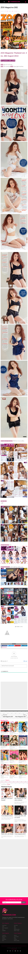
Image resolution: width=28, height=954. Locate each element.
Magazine (10, 11)
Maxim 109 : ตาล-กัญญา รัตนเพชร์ (5, 776)
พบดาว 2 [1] (12, 760)
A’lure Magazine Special (7, 816)
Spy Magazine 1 (12, 732)
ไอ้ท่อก (20, 746)
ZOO (14, 11)
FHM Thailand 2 (21, 732)
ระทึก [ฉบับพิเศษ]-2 (4, 746)
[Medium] (20, 950)
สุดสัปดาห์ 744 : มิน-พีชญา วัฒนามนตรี (13, 747)
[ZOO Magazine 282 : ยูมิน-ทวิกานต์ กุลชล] (14, 104)
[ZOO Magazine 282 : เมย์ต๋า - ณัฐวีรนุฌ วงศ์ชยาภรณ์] (14, 585)
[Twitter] (7, 950)
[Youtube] (15, 950)
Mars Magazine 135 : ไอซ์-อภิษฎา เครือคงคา (20, 799)
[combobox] (11, 902)
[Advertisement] (14, 696)
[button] (4, 2)
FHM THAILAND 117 (4, 732)
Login (26, 661)
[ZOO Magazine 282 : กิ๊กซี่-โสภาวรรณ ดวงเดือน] (14, 461)
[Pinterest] (17, 950)
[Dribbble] (12, 950)
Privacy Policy (14, 949)
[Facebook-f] (10, 950)
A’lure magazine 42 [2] (20, 834)
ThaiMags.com (9, 915)
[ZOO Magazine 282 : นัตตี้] (14, 523)
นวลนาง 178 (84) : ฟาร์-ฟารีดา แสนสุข (14, 776)
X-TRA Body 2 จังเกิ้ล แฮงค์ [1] (22, 776)
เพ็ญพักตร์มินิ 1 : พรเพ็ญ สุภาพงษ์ (5, 761)
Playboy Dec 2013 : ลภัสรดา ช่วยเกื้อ (20, 816)
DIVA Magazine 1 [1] (22, 760)
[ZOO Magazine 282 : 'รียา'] (14, 563)
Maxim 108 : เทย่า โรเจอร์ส (7, 834)
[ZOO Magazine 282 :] (14, 605)
